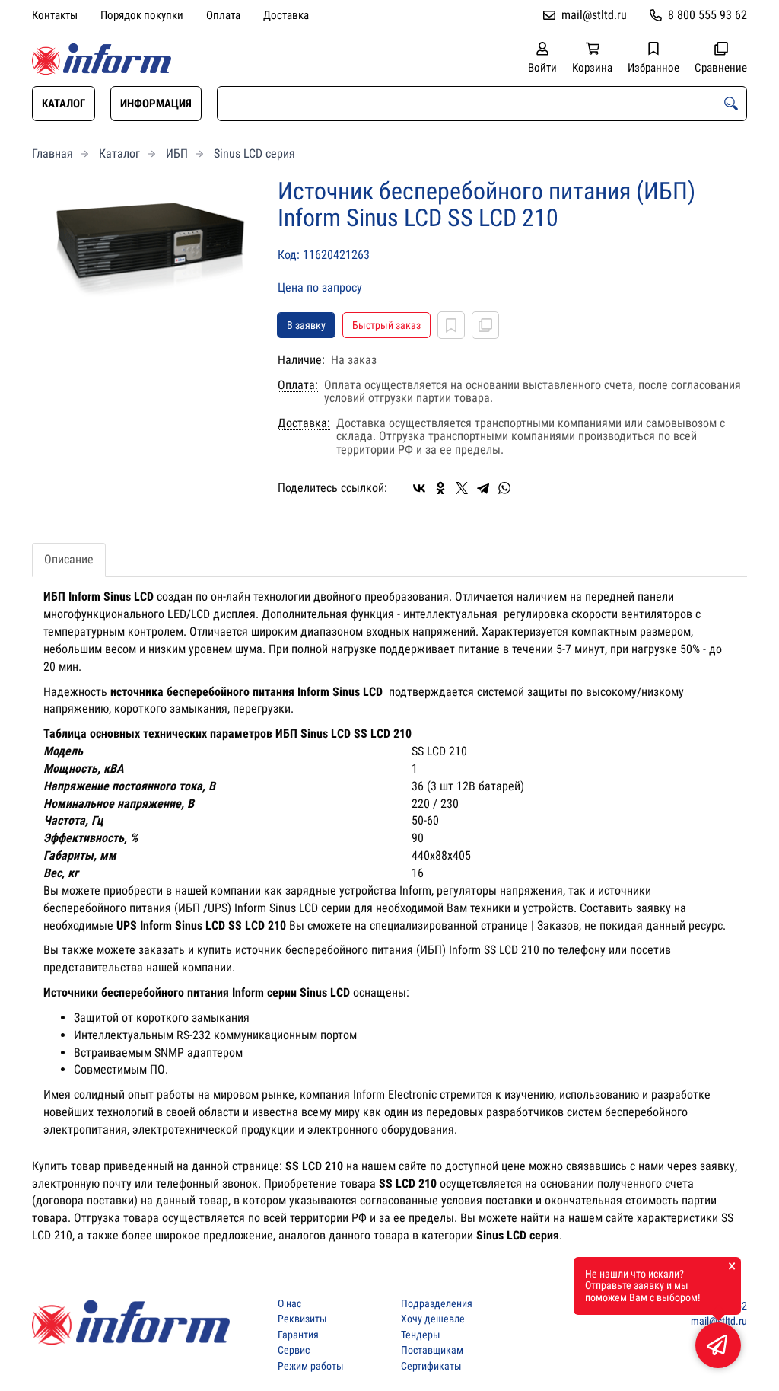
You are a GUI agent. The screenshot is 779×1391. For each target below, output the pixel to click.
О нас (289, 1304)
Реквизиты (302, 1319)
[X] (462, 488)
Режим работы (311, 1366)
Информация (156, 103)
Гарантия (298, 1335)
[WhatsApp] (504, 488)
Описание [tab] (69, 559)
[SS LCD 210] (143, 252)
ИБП (177, 153)
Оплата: (298, 385)
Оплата (223, 15)
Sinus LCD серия (254, 153)
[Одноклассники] (440, 488)
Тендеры (420, 1335)
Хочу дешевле (433, 1319)
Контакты (55, 15)
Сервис (294, 1350)
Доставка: (304, 423)
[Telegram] (483, 488)
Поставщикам (432, 1350)
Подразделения (436, 1304)
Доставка (286, 15)
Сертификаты (431, 1366)
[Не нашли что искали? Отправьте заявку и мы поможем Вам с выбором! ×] (718, 1345)
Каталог (63, 103)
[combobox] (482, 103)
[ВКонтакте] (419, 488)
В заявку (306, 325)
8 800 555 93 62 (707, 15)
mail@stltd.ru (594, 15)
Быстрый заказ (386, 325)
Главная (52, 153)
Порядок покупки (141, 15)
